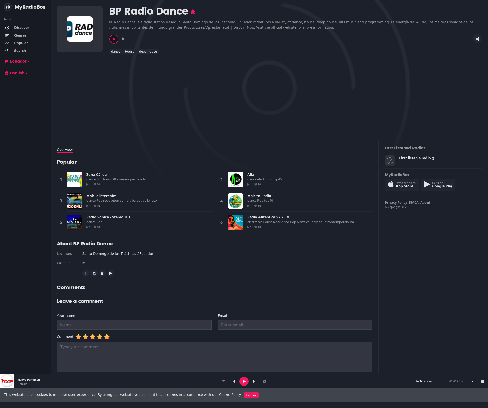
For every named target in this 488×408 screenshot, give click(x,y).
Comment (66, 336)
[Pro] (193, 12)
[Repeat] (264, 381)
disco (285, 221)
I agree (251, 395)
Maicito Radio (259, 195)
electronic (265, 179)
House (129, 51)
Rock (277, 221)
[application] (244, 381)
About (425, 202)
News (107, 179)
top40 (277, 179)
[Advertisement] (209, 94)
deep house (148, 51)
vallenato (150, 200)
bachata (356, 221)
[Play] (244, 381)
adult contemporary (334, 221)
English (14, 73)
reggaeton (111, 200)
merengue (127, 179)
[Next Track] (254, 381)
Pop (99, 179)
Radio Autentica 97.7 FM (268, 217)
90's (115, 179)
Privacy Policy (396, 202)
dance (115, 51)
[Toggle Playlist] (483, 381)
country (312, 221)
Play (75, 180)
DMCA (414, 202)
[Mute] (473, 381)
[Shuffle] (224, 381)
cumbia (126, 200)
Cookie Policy (230, 394)
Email (222, 315)
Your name (66, 315)
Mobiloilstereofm (101, 195)
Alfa (250, 174)
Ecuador (15, 61)
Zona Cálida (96, 174)
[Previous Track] (234, 381)
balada (140, 179)
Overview (65, 149)
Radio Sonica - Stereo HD (108, 217)
